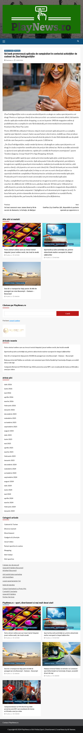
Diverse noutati (9, 50)
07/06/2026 (16, 714)
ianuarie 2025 (9, 460)
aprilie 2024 (8, 498)
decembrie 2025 (10, 414)
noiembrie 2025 (10, 418)
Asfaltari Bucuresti (10, 570)
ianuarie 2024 (9, 511)
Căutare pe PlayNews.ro (14, 305)
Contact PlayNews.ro (10, 722)
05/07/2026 (56, 257)
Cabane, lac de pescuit (11, 565)
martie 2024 (8, 502)
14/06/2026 (56, 676)
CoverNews (60, 729)
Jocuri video (8, 542)
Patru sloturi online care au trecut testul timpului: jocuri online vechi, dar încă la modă (21, 250)
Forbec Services (8, 597)
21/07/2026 (16, 255)
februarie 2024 (10, 507)
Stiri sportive (9, 559)
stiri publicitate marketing (12, 574)
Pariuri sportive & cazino (30, 244)
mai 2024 (7, 494)
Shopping (17, 50)
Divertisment (18, 244)
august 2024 (9, 481)
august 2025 (9, 431)
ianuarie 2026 (9, 410)
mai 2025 (7, 443)
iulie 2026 (8, 384)
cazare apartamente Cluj (12, 581)
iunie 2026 (8, 389)
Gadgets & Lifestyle (11, 537)
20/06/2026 (16, 296)
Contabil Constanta (10, 591)
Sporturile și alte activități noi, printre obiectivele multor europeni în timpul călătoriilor (58, 252)
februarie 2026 (10, 405)
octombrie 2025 (10, 422)
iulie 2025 (8, 435)
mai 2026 (7, 393)
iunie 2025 (8, 439)
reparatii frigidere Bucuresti (13, 568)
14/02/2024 (19, 60)
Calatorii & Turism (49, 244)
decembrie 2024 (10, 465)
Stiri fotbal (8, 555)
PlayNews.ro (9, 60)
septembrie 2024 (10, 477)
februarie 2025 (10, 456)
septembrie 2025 (10, 427)
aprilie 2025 (8, 448)
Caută (67, 313)
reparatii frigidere (9, 594)
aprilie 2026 (8, 397)
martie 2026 (8, 401)
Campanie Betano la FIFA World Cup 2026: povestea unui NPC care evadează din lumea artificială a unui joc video (41, 368)
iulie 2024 (8, 486)
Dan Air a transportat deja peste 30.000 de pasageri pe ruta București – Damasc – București (20, 291)
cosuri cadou (14, 320)
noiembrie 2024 (10, 469)
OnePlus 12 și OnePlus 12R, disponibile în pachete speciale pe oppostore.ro (61, 207)
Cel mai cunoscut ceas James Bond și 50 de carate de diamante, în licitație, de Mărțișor (20, 207)
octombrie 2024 (10, 473)
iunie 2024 (8, 490)
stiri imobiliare (8, 577)
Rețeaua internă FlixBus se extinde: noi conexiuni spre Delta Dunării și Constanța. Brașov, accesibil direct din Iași (41, 361)
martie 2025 (8, 452)
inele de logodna (9, 585)
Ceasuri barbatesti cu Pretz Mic (14, 589)
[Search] (78, 41)
